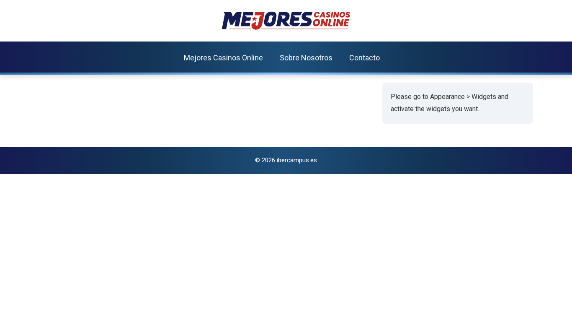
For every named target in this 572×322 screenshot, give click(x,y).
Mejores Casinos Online (223, 57)
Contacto (364, 57)
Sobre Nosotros (306, 57)
